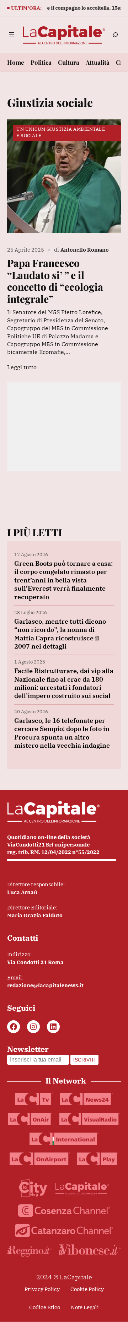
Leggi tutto (22, 367)
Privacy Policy (42, 1289)
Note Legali (85, 1307)
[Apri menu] (11, 35)
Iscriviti (84, 1060)
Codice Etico (44, 1307)
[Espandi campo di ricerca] (115, 35)
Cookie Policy (87, 1289)
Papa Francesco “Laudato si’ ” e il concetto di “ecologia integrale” (55, 281)
